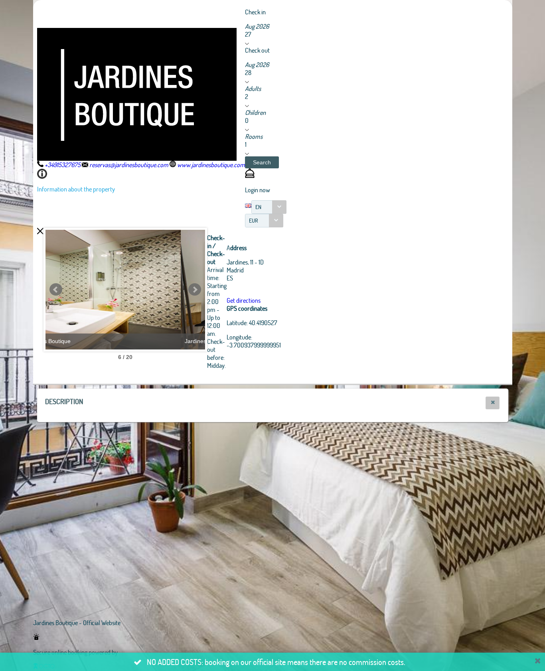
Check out (257, 50)
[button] (262, 162)
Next (194, 289)
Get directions (244, 300)
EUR (253, 220)
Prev (55, 289)
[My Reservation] (250, 175)
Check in (255, 12)
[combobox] (268, 207)
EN (258, 207)
